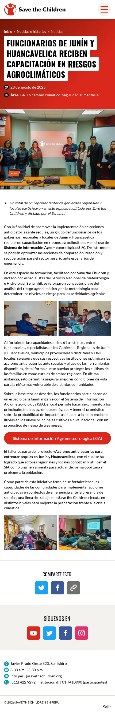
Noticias (57, 31)
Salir (107, 706)
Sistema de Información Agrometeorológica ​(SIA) (57, 438)
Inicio (8, 31)
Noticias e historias (31, 31)
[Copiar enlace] (73, 587)
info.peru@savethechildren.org (36, 676)
